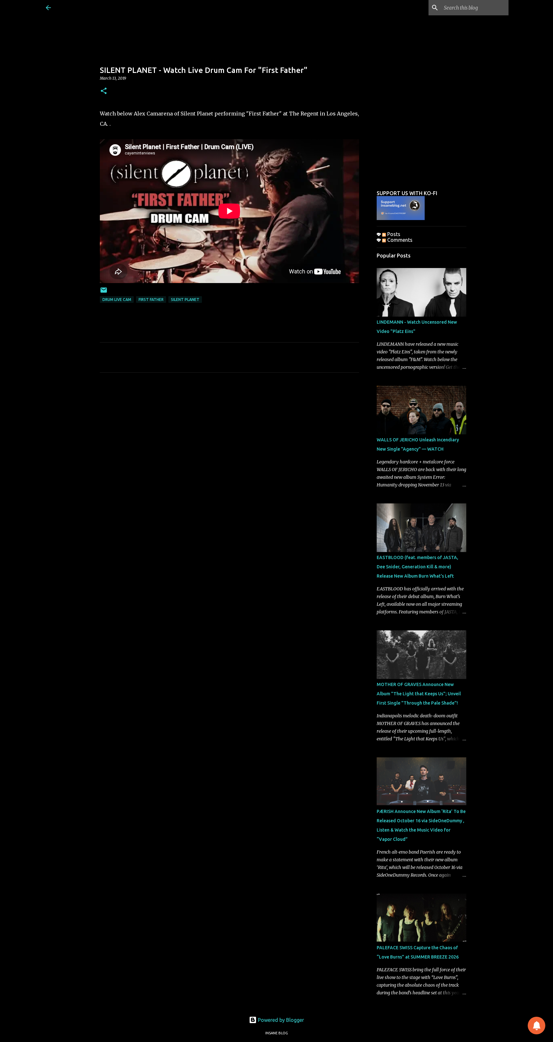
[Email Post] (104, 292)
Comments (399, 240)
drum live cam (116, 299)
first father (151, 299)
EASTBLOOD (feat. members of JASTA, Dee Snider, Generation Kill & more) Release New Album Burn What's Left (417, 567)
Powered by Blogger (280, 1020)
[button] (104, 91)
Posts (393, 234)
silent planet (185, 299)
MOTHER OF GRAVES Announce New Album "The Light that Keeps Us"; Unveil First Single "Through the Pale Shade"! (419, 694)
